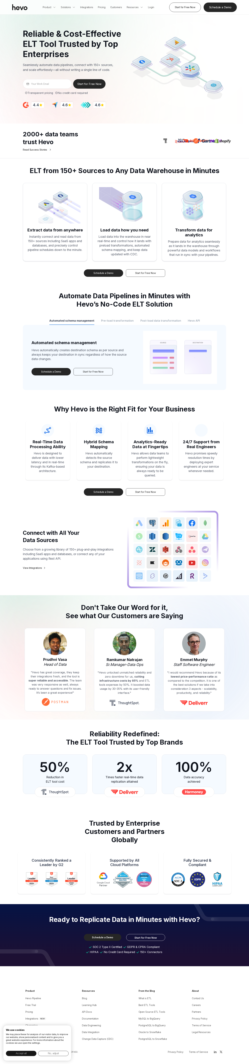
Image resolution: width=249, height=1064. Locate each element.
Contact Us (198, 998)
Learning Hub (89, 1005)
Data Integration (90, 1032)
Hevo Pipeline (33, 998)
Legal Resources (201, 1032)
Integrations (31, 1018)
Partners (196, 1011)
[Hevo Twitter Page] (221, 1052)
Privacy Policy (200, 1018)
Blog (84, 998)
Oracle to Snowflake (150, 1032)
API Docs (87, 1011)
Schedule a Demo (220, 7)
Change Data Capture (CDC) (97, 1038)
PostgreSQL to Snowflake (153, 1038)
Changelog (31, 1025)
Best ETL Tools (147, 1005)
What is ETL (145, 998)
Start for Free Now (185, 7)
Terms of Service (201, 1025)
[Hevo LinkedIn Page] (215, 1052)
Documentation (90, 1018)
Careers (196, 1005)
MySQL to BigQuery (149, 1018)
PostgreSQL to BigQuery (152, 1025)
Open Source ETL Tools (152, 1011)
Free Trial (30, 1005)
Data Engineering (91, 1025)
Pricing (29, 1011)
